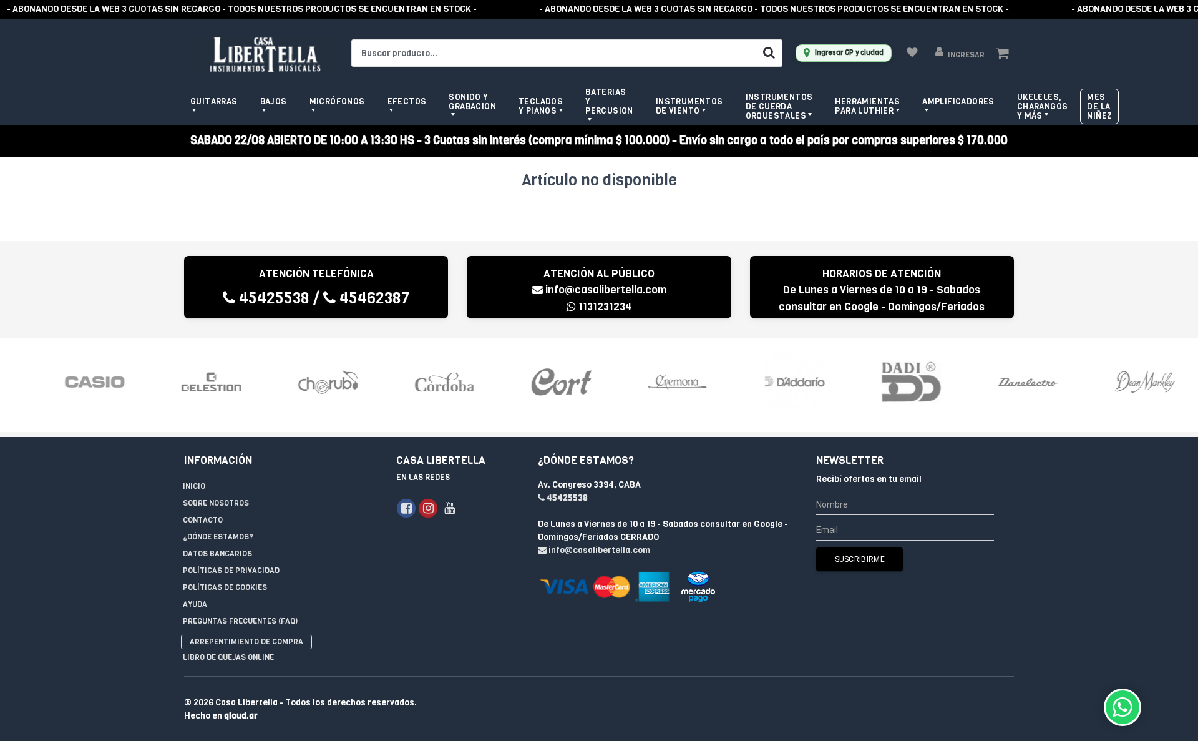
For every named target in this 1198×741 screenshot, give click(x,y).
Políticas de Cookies (225, 587)
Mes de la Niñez (1099, 106)
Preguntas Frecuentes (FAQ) (240, 621)
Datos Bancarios (217, 554)
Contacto (203, 520)
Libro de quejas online (228, 657)
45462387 (372, 298)
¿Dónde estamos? (218, 537)
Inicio (194, 486)
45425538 (272, 298)
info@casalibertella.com (605, 290)
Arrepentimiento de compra (246, 642)
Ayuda (195, 604)
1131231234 (604, 307)
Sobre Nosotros (216, 503)
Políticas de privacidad (231, 571)
